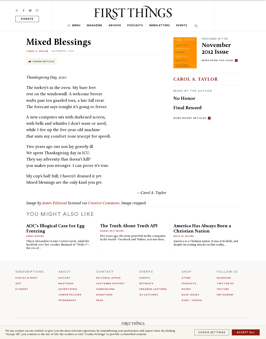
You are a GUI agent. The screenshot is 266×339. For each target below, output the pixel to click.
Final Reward (187, 107)
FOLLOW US (227, 271)
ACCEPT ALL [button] (246, 332)
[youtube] (30, 10)
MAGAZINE (94, 25)
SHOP (186, 271)
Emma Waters (35, 236)
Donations (104, 295)
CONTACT (105, 271)
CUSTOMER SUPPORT (110, 283)
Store (186, 278)
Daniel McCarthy (112, 230)
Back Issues (190, 295)
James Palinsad (54, 202)
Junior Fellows (70, 295)
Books (186, 289)
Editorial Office (108, 278)
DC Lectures (149, 295)
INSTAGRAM (225, 295)
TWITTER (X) (225, 283)
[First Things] (133, 13)
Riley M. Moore (184, 236)
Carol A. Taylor (37, 51)
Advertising (67, 289)
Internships (67, 300)
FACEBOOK (224, 278)
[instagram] (37, 10)
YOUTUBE (223, 289)
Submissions (105, 289)
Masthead (66, 283)
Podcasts (135, 25)
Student (21, 289)
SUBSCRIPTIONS (29, 271)
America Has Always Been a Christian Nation (202, 228)
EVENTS (146, 271)
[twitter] (16, 10)
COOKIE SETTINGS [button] (211, 332)
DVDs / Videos (192, 300)
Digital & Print (26, 278)
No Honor (184, 98)
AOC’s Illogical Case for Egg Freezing (55, 228)
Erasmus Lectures (153, 289)
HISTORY (64, 278)
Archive (115, 25)
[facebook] (23, 10)
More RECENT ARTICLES (189, 118)
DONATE (27, 19)
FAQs (99, 300)
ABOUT (64, 271)
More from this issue (217, 60)
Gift (18, 283)
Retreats (147, 283)
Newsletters (159, 25)
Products (189, 283)
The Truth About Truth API (129, 226)
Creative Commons (103, 202)
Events (181, 25)
